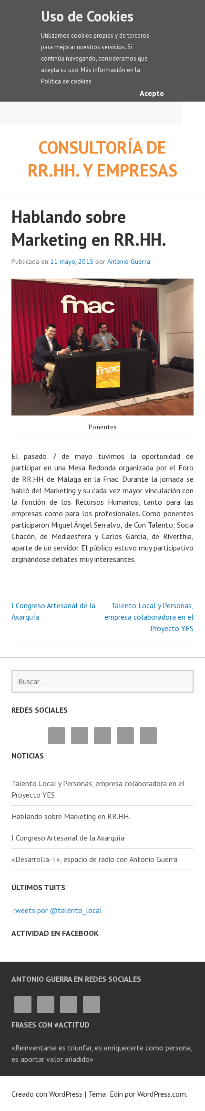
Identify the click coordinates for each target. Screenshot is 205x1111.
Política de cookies (66, 81)
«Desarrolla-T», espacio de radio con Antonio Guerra (94, 859)
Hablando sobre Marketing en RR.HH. (70, 816)
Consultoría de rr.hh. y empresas (102, 158)
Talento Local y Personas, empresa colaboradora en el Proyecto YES (149, 617)
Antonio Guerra (128, 261)
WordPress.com (161, 1094)
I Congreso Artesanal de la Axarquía (67, 837)
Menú (194, 113)
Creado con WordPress (46, 1094)
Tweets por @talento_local (56, 910)
